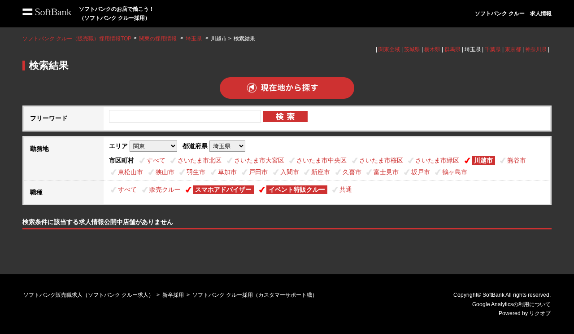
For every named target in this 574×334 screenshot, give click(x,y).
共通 (345, 189)
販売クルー (165, 189)
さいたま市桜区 (381, 160)
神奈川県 (536, 49)
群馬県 (452, 49)
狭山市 (165, 172)
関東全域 (389, 49)
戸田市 (258, 172)
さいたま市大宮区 (259, 160)
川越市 (483, 160)
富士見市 (386, 172)
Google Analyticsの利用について (511, 304)
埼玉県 (194, 38)
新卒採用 (173, 295)
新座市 (320, 172)
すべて (156, 160)
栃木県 (432, 49)
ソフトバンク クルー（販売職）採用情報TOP (76, 38)
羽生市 (196, 172)
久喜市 (352, 172)
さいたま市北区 (200, 160)
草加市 (227, 172)
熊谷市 (516, 160)
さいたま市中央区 (321, 160)
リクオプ (540, 313)
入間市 (289, 172)
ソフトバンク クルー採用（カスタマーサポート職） (254, 295)
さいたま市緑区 (437, 160)
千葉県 (493, 49)
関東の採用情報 (158, 38)
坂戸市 (420, 172)
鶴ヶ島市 (454, 172)
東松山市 (130, 172)
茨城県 (412, 49)
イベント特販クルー (297, 189)
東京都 (513, 49)
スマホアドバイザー (223, 189)
